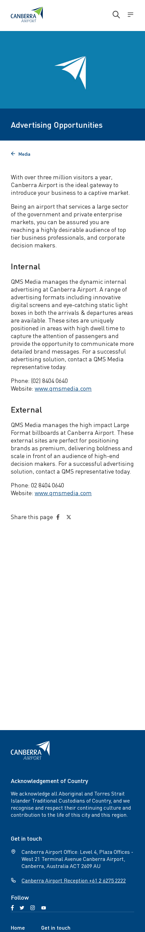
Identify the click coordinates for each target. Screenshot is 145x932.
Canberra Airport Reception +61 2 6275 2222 (74, 880)
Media (20, 154)
